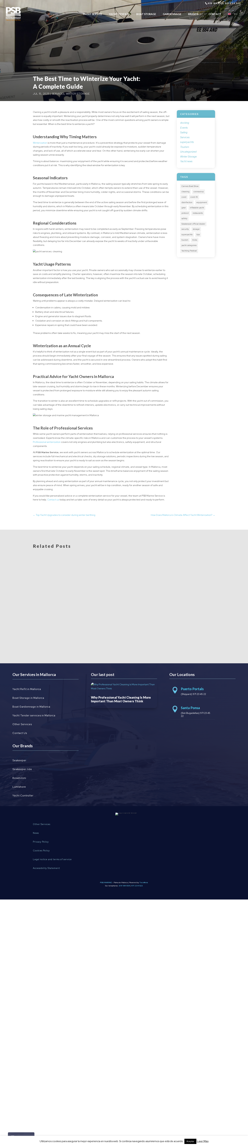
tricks (194, 240)
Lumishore (19, 786)
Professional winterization (47, 441)
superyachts (187, 142)
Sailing (183, 132)
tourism (185, 240)
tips (198, 234)
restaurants (198, 213)
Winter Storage (78, 93)
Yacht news (186, 161)
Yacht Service (92, 14)
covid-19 (194, 197)
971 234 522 (233, 3)
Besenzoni (19, 778)
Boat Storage (146, 14)
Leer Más (203, 1141)
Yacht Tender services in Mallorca (33, 715)
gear (184, 207)
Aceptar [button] (190, 1141)
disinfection (187, 202)
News (36, 833)
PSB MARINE (106, 882)
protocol (185, 213)
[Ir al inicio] (13, 13)
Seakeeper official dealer (193, 224)
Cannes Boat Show (190, 186)
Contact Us (19, 733)
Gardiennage (172, 14)
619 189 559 (215, 3)
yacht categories (189, 245)
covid (184, 197)
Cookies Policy (41, 850)
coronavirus (199, 191)
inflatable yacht (197, 207)
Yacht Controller (22, 795)
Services (58, 93)
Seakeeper (19, 760)
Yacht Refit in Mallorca (26, 689)
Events (184, 127)
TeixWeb (143, 882)
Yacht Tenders (119, 14)
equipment (201, 202)
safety (184, 218)
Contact (215, 14)
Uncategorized (188, 151)
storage (196, 229)
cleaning (185, 191)
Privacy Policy (41, 841)
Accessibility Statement (46, 868)
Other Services (22, 724)
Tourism (184, 147)
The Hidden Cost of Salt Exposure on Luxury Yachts (79, 598)
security (185, 229)
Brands (193, 14)
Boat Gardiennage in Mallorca (31, 706)
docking (184, 123)
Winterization (40, 142)
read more (44, 576)
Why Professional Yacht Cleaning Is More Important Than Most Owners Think (101, 566)
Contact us (53, 499)
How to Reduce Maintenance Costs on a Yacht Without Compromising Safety (100, 629)
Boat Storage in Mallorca (28, 698)
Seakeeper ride (22, 769)
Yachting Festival (189, 250)
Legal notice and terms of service (52, 859)
